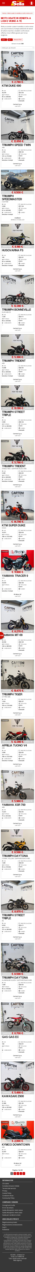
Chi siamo (5, 1184)
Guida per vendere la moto (11, 1215)
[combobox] (17, 47)
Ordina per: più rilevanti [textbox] (9, 48)
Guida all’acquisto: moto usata (12, 1213)
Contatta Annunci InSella (10, 1186)
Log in (4, 1227)
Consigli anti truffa (8, 1205)
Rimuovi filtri (18, 39)
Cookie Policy (6, 1193)
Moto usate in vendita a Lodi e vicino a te (19, 13)
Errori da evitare (7, 1208)
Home (4, 13)
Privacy (4, 1191)
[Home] (17, 3)
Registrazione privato (9, 1222)
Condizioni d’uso (7, 1196)
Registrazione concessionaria (12, 1225)
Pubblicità (5, 1230)
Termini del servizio (9, 1188)
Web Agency (17, 1260)
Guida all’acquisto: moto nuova (12, 1210)
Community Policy (8, 1198)
